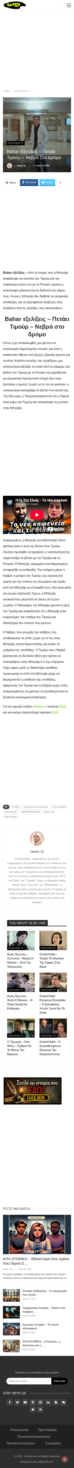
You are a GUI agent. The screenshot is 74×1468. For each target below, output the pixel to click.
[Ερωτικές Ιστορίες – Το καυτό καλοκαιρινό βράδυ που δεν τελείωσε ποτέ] (11, 1329)
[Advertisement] (37, 51)
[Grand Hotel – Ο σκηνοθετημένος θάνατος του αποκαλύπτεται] (53, 1028)
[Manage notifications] (65, 1459)
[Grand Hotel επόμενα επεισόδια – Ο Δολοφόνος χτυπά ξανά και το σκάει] (53, 982)
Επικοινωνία (19, 1430)
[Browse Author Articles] (37, 838)
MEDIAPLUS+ (46, 1462)
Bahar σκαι (49, 812)
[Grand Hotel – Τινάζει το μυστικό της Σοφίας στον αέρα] (53, 940)
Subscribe (59, 1381)
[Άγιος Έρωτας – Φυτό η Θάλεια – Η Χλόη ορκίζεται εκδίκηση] (21, 982)
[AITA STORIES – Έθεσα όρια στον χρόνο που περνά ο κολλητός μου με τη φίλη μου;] (37, 1234)
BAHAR (15, 807)
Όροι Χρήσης (47, 1430)
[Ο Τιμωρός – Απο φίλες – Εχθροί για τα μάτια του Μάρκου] (21, 1028)
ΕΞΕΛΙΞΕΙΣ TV (15, 143)
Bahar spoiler (11, 812)
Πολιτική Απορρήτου (21, 1443)
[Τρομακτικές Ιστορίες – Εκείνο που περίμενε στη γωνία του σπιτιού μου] (11, 1312)
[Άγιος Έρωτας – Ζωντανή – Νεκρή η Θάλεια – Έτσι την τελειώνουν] (21, 940)
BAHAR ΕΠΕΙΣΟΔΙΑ (31, 812)
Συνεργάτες (53, 1443)
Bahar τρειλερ (11, 817)
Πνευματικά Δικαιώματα (33, 1436)
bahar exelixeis (59, 807)
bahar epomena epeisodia (36, 807)
